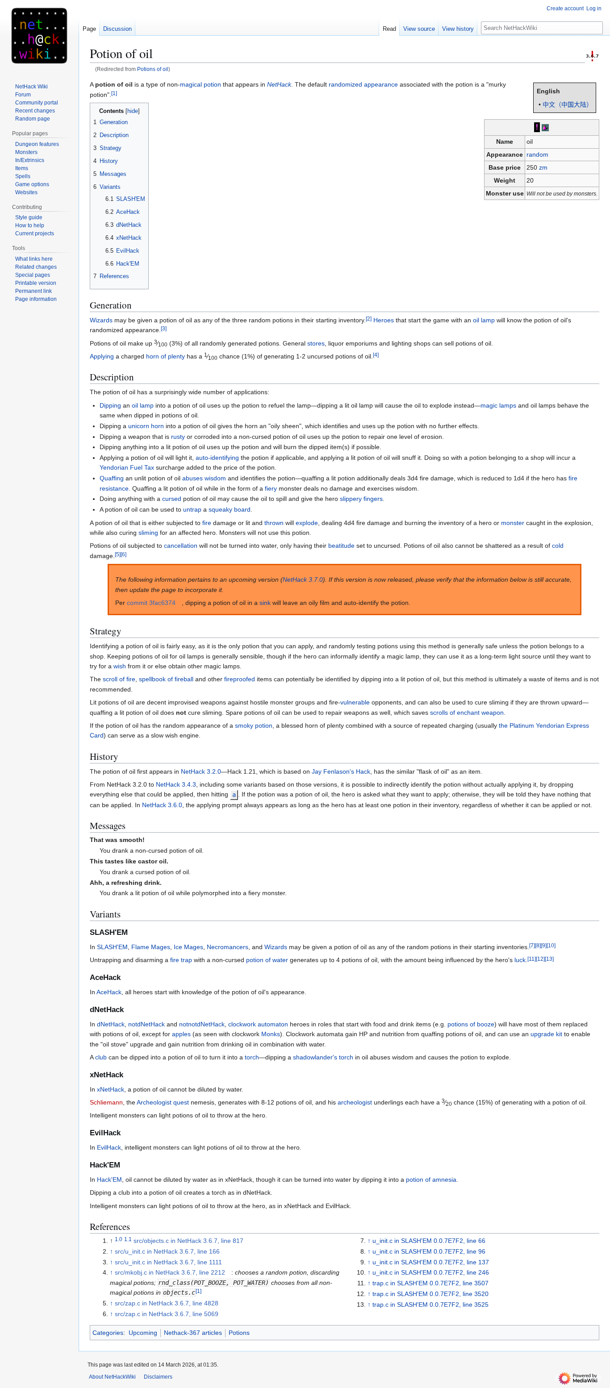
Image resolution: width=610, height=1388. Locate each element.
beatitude (341, 545)
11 (531, 959)
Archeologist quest (163, 1102)
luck (520, 959)
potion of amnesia (431, 1179)
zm (543, 167)
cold (558, 545)
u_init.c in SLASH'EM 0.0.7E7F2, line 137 (430, 1262)
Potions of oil (152, 69)
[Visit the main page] (39, 35)
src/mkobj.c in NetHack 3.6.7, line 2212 (170, 1272)
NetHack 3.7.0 (303, 579)
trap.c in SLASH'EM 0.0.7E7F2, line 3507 (430, 1283)
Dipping (110, 405)
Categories (107, 1332)
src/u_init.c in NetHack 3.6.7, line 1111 (168, 1262)
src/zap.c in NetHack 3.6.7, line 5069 (166, 1313)
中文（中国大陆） (568, 104)
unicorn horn (146, 425)
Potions (239, 1332)
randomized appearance (363, 84)
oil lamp (484, 320)
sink (265, 602)
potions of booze (470, 1024)
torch (252, 1057)
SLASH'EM (112, 946)
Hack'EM (109, 1179)
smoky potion (253, 725)
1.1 (128, 1239)
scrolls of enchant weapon (467, 712)
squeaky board (230, 509)
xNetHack (110, 1089)
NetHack (279, 84)
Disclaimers (158, 1377)
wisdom (215, 478)
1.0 (118, 1239)
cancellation (180, 545)
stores (316, 343)
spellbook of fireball (166, 679)
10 (551, 945)
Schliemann (106, 1102)
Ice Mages (188, 946)
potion (212, 84)
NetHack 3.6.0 (162, 805)
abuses (192, 478)
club (101, 1057)
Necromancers (227, 946)
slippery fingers (361, 498)
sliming (148, 532)
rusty (178, 436)
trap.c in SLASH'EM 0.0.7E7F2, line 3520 (430, 1293)
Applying (102, 356)
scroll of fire (119, 679)
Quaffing (112, 478)
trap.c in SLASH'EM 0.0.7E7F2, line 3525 (430, 1304)
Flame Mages (150, 946)
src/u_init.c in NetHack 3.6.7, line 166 (167, 1251)
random (537, 154)
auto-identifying (217, 457)
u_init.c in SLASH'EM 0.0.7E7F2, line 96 (428, 1251)
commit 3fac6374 (151, 602)
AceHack (108, 992)
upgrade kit (546, 1034)
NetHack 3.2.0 (201, 771)
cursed (171, 498)
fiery (271, 488)
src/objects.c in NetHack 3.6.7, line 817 (188, 1240)
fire (206, 522)
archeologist (355, 1102)
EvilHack (109, 1147)
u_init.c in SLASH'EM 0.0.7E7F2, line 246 (430, 1272)
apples (181, 1034)
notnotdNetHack (202, 1024)
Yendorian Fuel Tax (127, 467)
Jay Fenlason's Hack (341, 771)
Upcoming (143, 1332)
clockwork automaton (258, 1024)
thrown (274, 522)
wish (119, 666)
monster (512, 522)
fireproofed (239, 679)
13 (549, 959)
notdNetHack (146, 1024)
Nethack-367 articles (193, 1332)
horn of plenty (165, 356)
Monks (270, 1034)
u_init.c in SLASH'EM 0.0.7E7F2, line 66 (428, 1240)
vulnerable (355, 702)
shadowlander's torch (323, 1057)
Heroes (383, 320)
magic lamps (498, 405)
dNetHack (111, 1024)
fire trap (181, 959)
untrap (192, 509)
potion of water (267, 959)
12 (540, 959)
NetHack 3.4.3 (176, 784)
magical (191, 84)
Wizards (101, 320)
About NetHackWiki (112, 1377)
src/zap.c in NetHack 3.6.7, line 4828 (166, 1303)
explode (307, 522)
